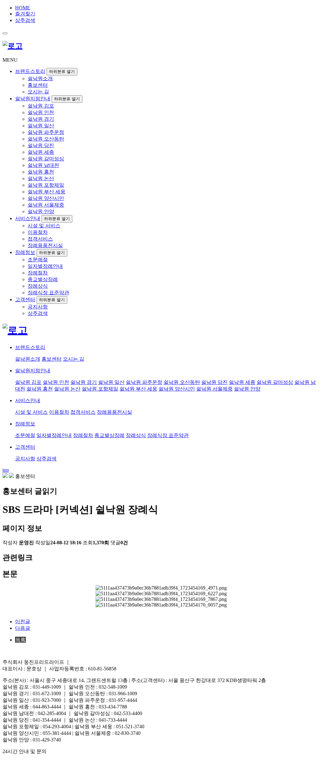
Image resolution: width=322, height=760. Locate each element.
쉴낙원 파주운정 (46, 132)
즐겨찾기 (25, 13)
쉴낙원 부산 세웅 (46, 191)
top (6, 470)
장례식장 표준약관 (48, 292)
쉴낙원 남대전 (43, 165)
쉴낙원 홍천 (41, 172)
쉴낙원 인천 (41, 112)
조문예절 (38, 259)
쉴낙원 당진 (41, 145)
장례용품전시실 (45, 245)
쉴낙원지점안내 (32, 98)
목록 (20, 639)
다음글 (22, 628)
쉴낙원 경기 (41, 119)
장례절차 (38, 272)
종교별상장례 (43, 279)
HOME (22, 7)
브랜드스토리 (30, 71)
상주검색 (25, 20)
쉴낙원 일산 (41, 125)
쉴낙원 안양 (41, 211)
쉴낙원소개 (40, 78)
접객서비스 (40, 238)
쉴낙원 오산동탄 (46, 138)
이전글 (22, 621)
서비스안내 (27, 218)
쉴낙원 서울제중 (46, 205)
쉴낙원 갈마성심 (46, 158)
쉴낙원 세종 (41, 152)
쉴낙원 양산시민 (46, 198)
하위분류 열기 (62, 71)
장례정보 (25, 252)
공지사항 (38, 306)
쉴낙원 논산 (41, 178)
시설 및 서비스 (44, 225)
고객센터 (25, 299)
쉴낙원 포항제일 (46, 185)
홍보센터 (38, 85)
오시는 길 (38, 91)
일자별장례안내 (45, 266)
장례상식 (38, 286)
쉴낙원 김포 (41, 105)
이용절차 (38, 232)
